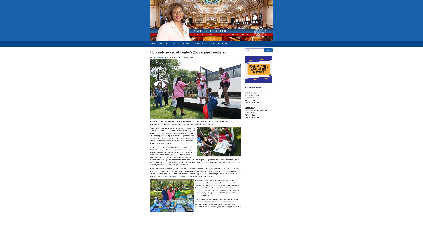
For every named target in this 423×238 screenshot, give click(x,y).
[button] (184, 44)
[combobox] (254, 50)
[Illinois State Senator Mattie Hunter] (211, 20)
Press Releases (162, 57)
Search (268, 50)
